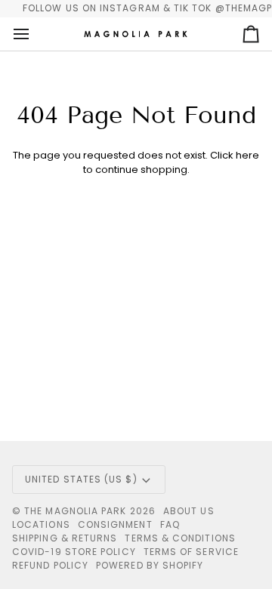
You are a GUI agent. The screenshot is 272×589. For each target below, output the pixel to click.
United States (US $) (81, 479)
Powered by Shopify (149, 565)
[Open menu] (34, 34)
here (247, 155)
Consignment (115, 524)
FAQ (170, 524)
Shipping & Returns (64, 538)
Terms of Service (191, 551)
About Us (189, 510)
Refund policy (50, 565)
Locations (41, 524)
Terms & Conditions (180, 538)
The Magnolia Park (75, 510)
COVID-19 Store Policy (74, 551)
